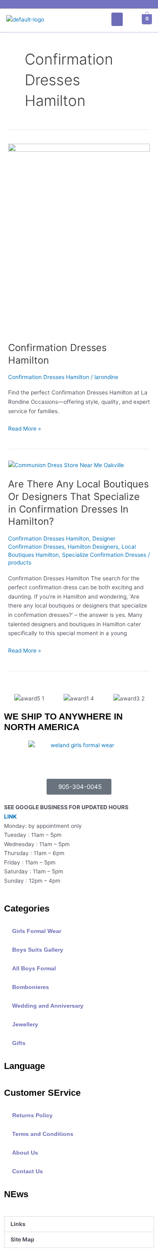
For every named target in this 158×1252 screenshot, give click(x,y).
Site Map (22, 1239)
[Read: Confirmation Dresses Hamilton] (79, 238)
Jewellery (25, 1024)
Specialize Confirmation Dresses (104, 555)
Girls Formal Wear (36, 931)
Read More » (24, 428)
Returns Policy (32, 1115)
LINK (10, 816)
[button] (117, 19)
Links (18, 1224)
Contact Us (27, 1171)
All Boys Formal (34, 968)
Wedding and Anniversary (47, 1006)
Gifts (19, 1043)
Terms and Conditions (42, 1134)
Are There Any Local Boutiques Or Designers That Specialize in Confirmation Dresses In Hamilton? (78, 502)
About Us (25, 1153)
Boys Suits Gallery (37, 950)
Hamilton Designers (93, 546)
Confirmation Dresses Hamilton (48, 377)
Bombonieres (30, 987)
